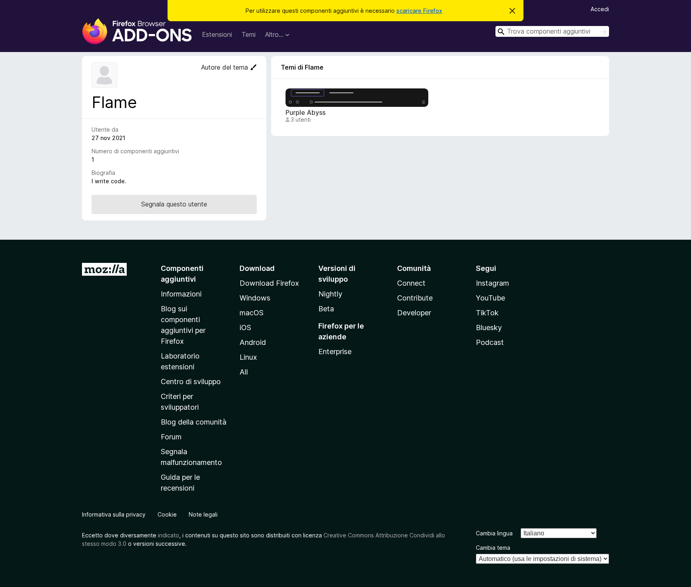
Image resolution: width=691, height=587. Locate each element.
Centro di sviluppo (191, 381)
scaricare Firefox (419, 10)
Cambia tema (493, 547)
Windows (255, 298)
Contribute (415, 298)
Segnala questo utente (174, 204)
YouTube (490, 298)
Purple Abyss (306, 112)
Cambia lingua (494, 533)
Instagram (492, 283)
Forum (171, 437)
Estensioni (217, 34)
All (244, 372)
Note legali (203, 514)
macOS (252, 313)
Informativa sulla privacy (114, 514)
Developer (414, 313)
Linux (248, 357)
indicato (168, 535)
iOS (245, 327)
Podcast (490, 342)
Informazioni (181, 294)
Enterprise (334, 351)
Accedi (600, 9)
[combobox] (552, 31)
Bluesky (489, 327)
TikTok (487, 313)
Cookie (167, 514)
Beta (326, 309)
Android (253, 342)
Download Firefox (269, 283)
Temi (249, 34)
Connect (411, 283)
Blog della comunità (193, 422)
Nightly (330, 294)
